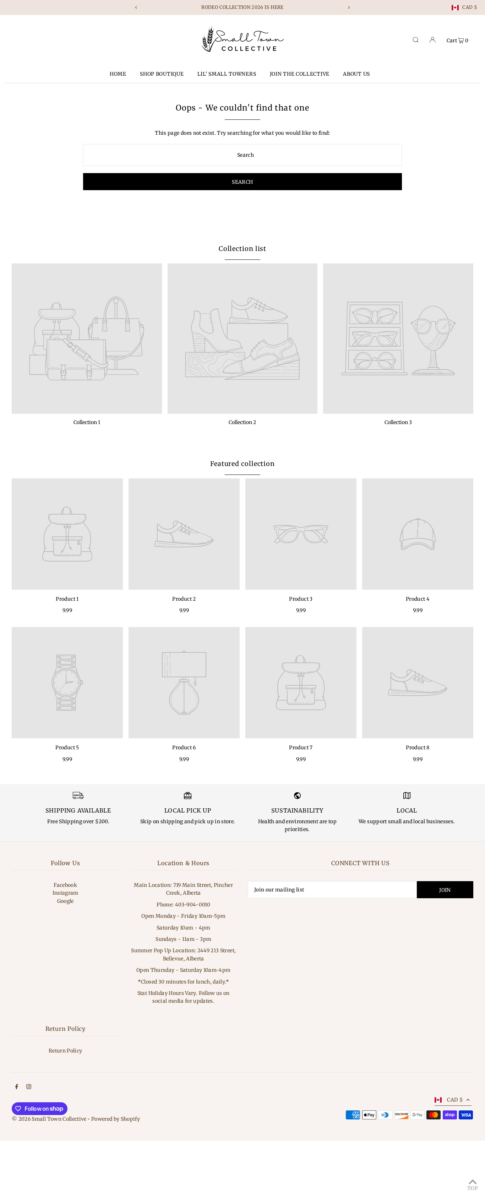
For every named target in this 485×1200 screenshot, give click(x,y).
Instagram (65, 893)
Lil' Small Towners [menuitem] (226, 74)
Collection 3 (398, 422)
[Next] (348, 7)
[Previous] (136, 7)
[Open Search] (416, 40)
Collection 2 (242, 422)
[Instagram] (28, 1087)
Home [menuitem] (118, 74)
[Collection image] (87, 338)
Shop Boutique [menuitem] (162, 74)
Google (65, 901)
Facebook (65, 885)
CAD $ (469, 7)
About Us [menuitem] (356, 74)
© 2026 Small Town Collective (49, 1119)
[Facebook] (16, 1087)
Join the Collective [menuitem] (299, 74)
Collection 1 (86, 422)
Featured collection (242, 464)
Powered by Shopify (115, 1119)
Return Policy (65, 1051)
